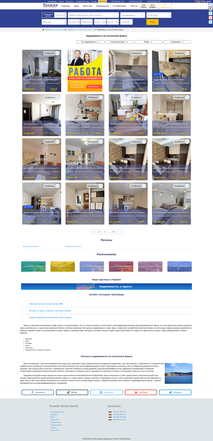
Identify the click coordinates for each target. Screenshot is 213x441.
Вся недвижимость (57, 412)
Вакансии (102, 1)
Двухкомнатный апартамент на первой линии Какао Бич (85, 124)
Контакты (69, 1)
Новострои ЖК (60, 15)
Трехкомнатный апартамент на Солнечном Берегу (85, 168)
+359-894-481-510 (119, 412)
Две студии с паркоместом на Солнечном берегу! (41, 168)
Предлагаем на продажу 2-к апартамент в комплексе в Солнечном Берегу (41, 80)
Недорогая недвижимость (92, 266)
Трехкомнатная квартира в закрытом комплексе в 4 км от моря (41, 124)
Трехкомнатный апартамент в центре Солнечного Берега (171, 212)
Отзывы (94, 1)
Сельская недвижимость (179, 266)
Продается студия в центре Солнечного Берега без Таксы (41, 212)
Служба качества (82, 1)
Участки (133, 6)
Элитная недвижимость (121, 266)
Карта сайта (54, 430)
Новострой (87, 6)
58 (114, 232)
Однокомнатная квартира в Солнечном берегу (128, 124)
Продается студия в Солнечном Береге (168, 80)
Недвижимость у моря (33, 266)
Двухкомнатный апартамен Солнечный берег (127, 168)
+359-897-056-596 (153, 1)
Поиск (152, 22)
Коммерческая (102, 6)
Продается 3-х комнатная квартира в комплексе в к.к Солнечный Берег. (171, 124)
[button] (54, 22)
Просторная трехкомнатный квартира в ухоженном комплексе (128, 80)
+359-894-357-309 (135, 1)
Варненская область (74, 246)
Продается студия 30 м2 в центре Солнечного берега (128, 212)
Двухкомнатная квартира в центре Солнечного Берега (85, 212)
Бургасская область (31, 246)
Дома (76, 6)
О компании (52, 1)
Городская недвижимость (150, 266)
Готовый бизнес (119, 6)
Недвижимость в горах (62, 266)
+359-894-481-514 (117, 1)
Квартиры (66, 6)
